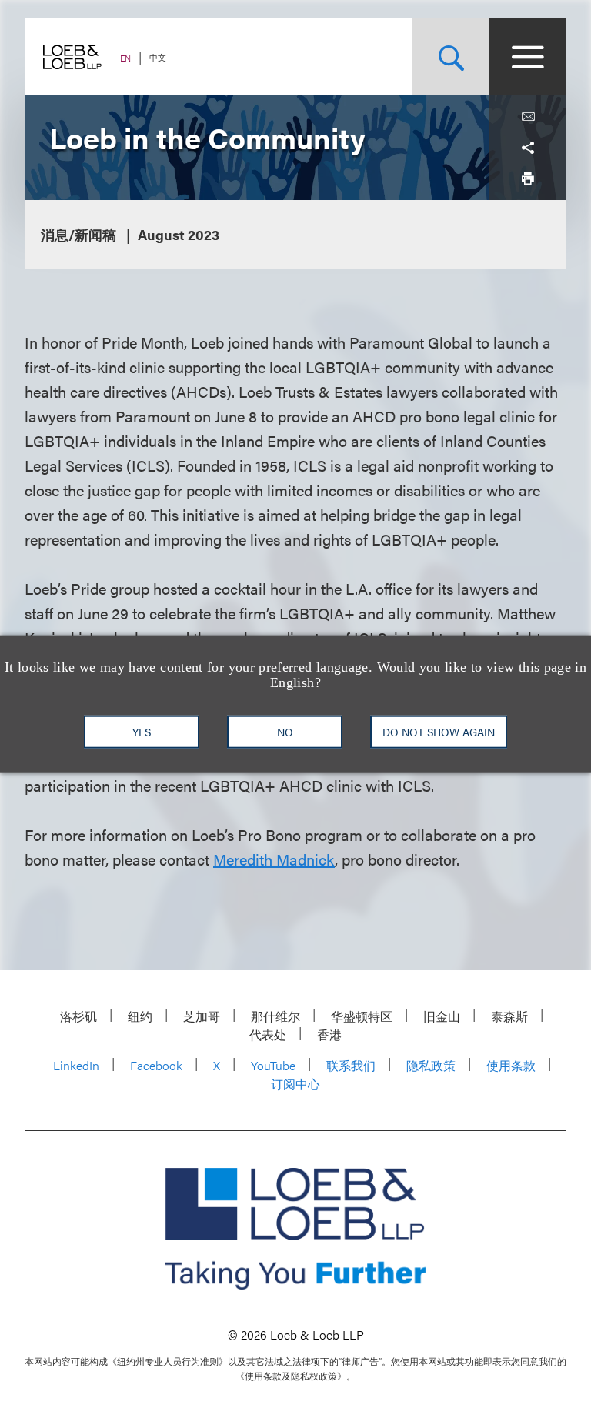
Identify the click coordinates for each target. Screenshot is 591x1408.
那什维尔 (275, 1016)
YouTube (273, 1065)
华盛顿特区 (361, 1016)
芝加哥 (201, 1016)
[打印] (528, 178)
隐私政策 (431, 1065)
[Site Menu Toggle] (527, 56)
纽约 (140, 1016)
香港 (329, 1034)
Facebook (156, 1065)
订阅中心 (295, 1084)
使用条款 (511, 1065)
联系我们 (351, 1065)
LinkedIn (76, 1065)
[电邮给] (528, 117)
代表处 (267, 1034)
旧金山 (441, 1016)
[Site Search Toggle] (450, 56)
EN (125, 58)
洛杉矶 (78, 1016)
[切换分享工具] (528, 147)
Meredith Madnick (274, 859)
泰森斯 (509, 1016)
